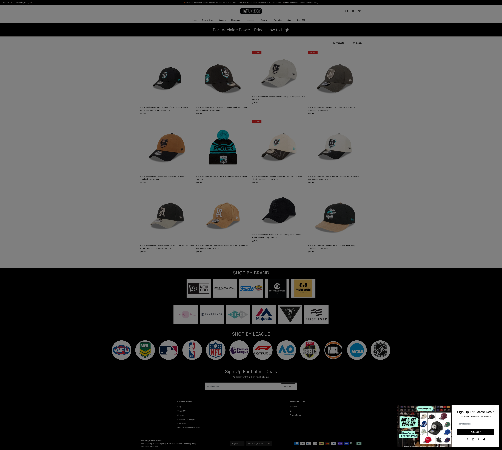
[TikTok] (484, 439)
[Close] (496, 408)
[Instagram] (473, 439)
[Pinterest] (478, 439)
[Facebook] (467, 439)
